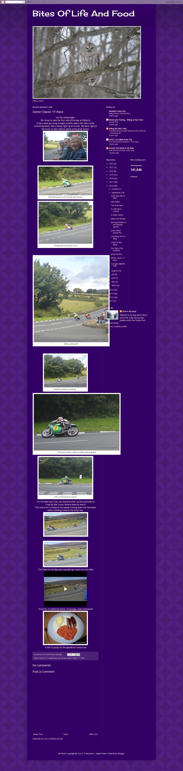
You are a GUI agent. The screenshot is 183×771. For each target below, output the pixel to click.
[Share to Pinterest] (78, 654)
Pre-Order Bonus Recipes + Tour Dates (124, 142)
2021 (111, 167)
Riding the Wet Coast (117, 128)
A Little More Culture (116, 210)
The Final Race (117, 205)
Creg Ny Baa (52, 658)
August (114, 271)
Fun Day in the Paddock (117, 249)
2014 (111, 294)
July (113, 274)
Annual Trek (113, 122)
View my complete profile (116, 326)
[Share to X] (73, 654)
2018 (111, 178)
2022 (111, 164)
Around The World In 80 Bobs (121, 148)
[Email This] (68, 654)
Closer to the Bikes (116, 243)
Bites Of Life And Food (84, 13)
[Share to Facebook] (76, 654)
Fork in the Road (129, 311)
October (115, 189)
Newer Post (38, 734)
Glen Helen (115, 202)
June (113, 278)
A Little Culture (117, 215)
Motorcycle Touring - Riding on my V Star (126, 120)
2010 (111, 301)
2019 (111, 175)
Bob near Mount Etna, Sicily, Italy (121, 150)
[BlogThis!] (71, 654)
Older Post (93, 734)
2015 (111, 290)
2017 (111, 182)
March (114, 285)
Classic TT (43, 658)
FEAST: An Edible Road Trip (120, 140)
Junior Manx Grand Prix (116, 231)
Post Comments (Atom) (53, 739)
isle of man (62, 658)
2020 (111, 171)
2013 (111, 297)
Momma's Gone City (117, 111)
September (116, 193)
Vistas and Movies (118, 219)
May (113, 282)
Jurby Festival (116, 254)
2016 (111, 186)
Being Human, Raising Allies (119, 113)
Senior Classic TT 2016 (75, 658)
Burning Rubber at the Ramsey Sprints (118, 224)
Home (65, 734)
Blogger (121, 753)
